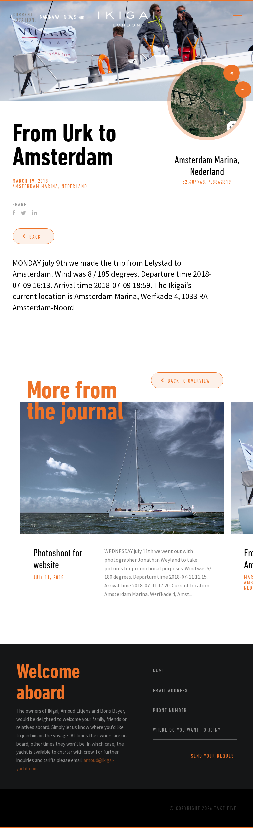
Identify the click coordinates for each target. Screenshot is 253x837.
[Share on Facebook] (14, 212)
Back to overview (189, 381)
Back (35, 237)
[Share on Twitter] (23, 213)
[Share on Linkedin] (34, 212)
